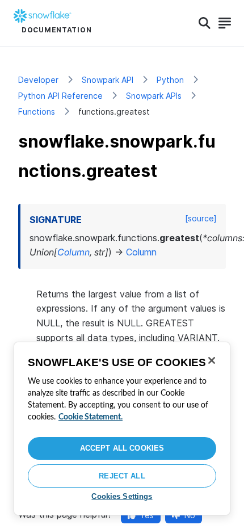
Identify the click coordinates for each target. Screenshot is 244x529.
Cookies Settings (121, 496)
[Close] (211, 360)
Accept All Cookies (122, 448)
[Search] (204, 23)
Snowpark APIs (154, 95)
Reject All (122, 476)
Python (170, 80)
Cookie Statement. (90, 417)
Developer (38, 80)
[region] (122, 428)
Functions (36, 111)
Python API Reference (60, 95)
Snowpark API (107, 80)
